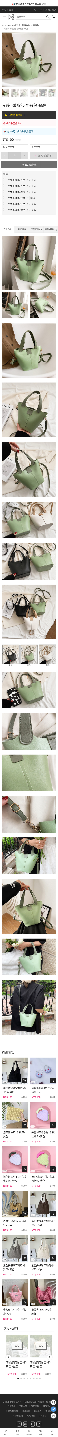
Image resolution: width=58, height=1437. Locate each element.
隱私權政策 (13, 1410)
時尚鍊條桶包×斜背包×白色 (40, 1364)
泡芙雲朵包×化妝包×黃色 (14, 1134)
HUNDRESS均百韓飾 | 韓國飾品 (16, 25)
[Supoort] (53, 1402)
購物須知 (47, 1405)
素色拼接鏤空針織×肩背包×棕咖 (43, 1223)
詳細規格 (22, 229)
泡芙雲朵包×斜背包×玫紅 (42, 1311)
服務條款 (35, 1405)
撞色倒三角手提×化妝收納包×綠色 (43, 1178)
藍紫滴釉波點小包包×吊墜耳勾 (43, 1090)
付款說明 (26, 1410)
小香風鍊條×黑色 (16, 185)
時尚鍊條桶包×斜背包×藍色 (16, 1364)
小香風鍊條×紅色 (16, 203)
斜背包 (36, 25)
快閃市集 (23, 1405)
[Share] (53, 1409)
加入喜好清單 (45, 155)
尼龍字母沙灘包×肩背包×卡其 (14, 1223)
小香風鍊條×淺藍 (16, 197)
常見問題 (31, 1415)
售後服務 (49, 1410)
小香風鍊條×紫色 (16, 209)
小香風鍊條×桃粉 (16, 191)
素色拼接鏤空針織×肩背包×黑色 (14, 1090)
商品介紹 (7, 229)
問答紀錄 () (36, 229)
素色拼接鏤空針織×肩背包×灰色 (14, 1267)
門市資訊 (11, 1405)
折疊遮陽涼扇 (16, 115)
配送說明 (37, 1410)
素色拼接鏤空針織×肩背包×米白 (43, 1267)
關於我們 (19, 1415)
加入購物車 (30, 164)
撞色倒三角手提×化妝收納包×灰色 (14, 1178)
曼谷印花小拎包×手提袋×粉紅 (14, 1311)
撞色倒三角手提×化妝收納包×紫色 (43, 1134)
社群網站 (42, 1415)
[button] (8, 1357)
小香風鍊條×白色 (16, 179)
